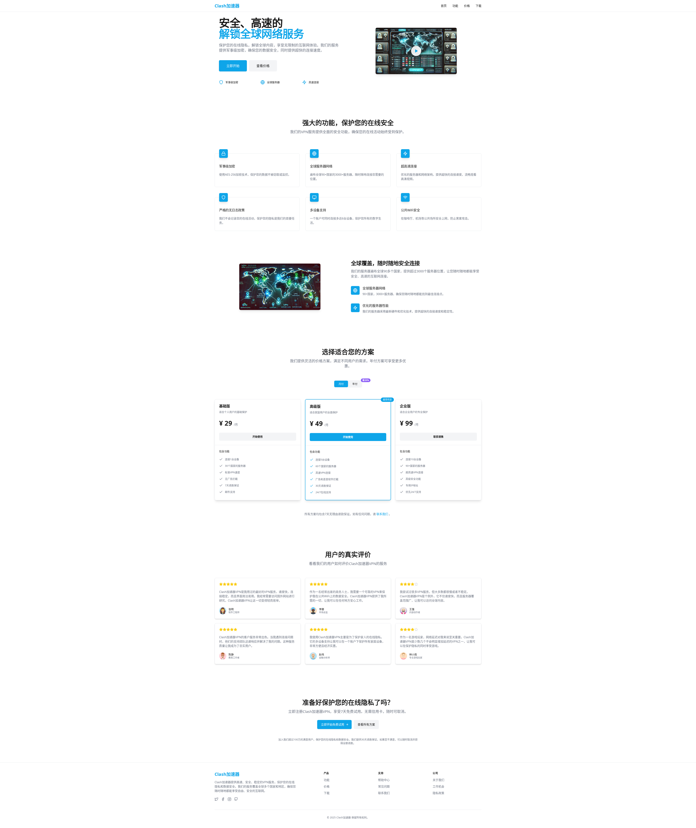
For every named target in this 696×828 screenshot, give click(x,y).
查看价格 (263, 66)
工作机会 (438, 786)
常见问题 (384, 786)
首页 (444, 6)
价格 (467, 6)
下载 (478, 6)
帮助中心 (384, 780)
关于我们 (438, 780)
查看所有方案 (366, 724)
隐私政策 (438, 793)
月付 (341, 384)
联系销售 (438, 436)
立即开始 (232, 66)
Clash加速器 (343, 817)
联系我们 (382, 514)
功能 (455, 6)
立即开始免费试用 (332, 724)
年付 (357, 383)
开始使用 (257, 436)
